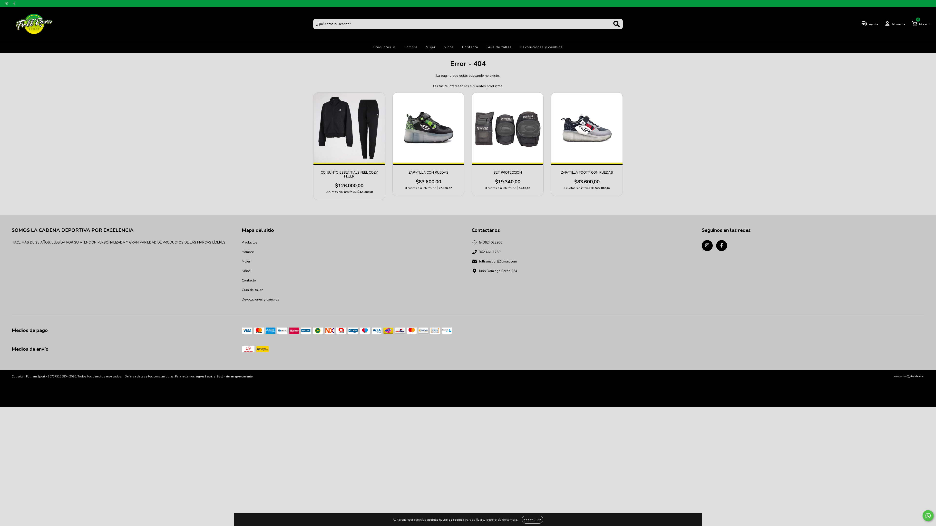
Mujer (431, 47)
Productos (382, 47)
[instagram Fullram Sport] (7, 3)
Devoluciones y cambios (541, 47)
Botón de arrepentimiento (235, 376)
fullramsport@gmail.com (498, 261)
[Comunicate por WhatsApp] (928, 515)
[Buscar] (616, 24)
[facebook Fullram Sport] (14, 3)
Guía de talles (499, 47)
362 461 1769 (489, 252)
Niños (449, 47)
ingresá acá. (204, 376)
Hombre (411, 47)
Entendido (532, 519)
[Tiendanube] (909, 377)
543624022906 (490, 242)
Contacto (470, 47)
